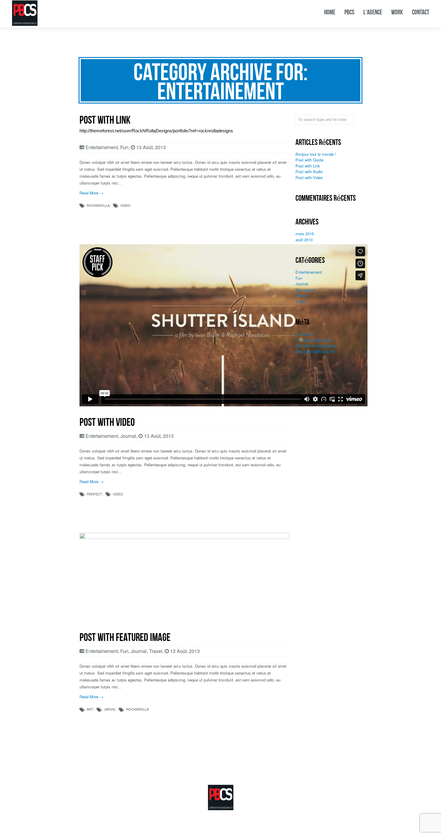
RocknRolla (98, 205)
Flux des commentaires (316, 345)
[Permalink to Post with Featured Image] (185, 537)
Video (125, 205)
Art (90, 709)
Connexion (305, 334)
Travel (155, 651)
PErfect (94, 494)
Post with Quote (309, 160)
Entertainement (102, 147)
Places (302, 295)
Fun (124, 147)
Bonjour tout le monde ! (316, 154)
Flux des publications (314, 340)
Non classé (305, 290)
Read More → (92, 193)
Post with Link (308, 166)
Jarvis (109, 709)
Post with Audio (309, 171)
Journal (128, 435)
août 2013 (304, 239)
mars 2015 (305, 233)
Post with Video (309, 177)
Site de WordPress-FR (315, 351)
